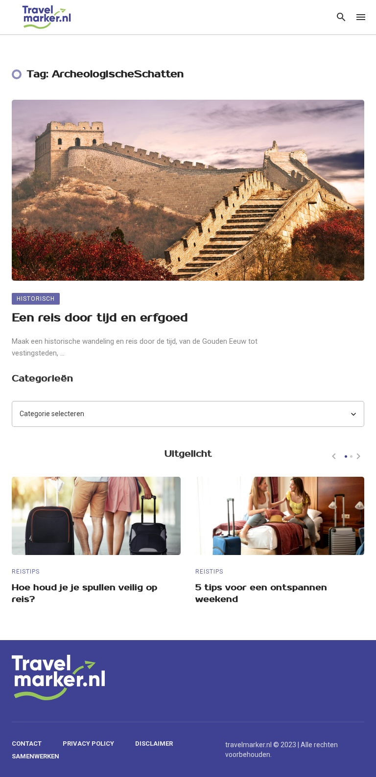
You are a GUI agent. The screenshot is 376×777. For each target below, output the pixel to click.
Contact (27, 743)
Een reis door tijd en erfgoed (100, 317)
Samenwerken (35, 756)
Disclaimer (154, 743)
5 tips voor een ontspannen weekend (261, 593)
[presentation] (334, 456)
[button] (346, 456)
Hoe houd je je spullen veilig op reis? (84, 593)
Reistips (26, 571)
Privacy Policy (88, 743)
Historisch (36, 298)
